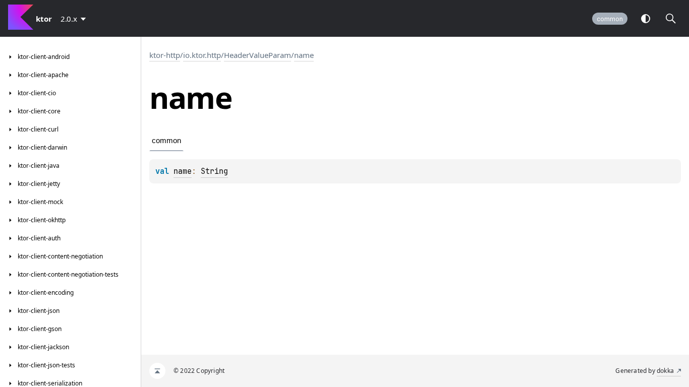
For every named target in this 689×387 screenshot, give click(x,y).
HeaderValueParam (257, 55)
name (304, 55)
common (610, 19)
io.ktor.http (202, 55)
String (214, 171)
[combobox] (75, 18)
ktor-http (164, 55)
